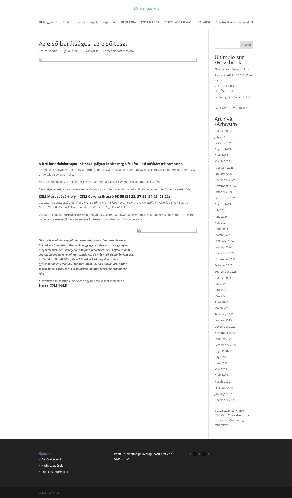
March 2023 (222, 308)
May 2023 (221, 296)
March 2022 (222, 381)
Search (246, 45)
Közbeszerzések (52, 465)
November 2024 (225, 186)
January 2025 (223, 174)
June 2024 (221, 216)
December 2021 (225, 400)
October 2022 (223, 339)
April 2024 (221, 229)
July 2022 (220, 357)
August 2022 (223, 351)
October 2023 (223, 265)
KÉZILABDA (128, 22)
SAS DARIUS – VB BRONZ (231, 108)
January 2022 (223, 394)
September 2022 (225, 345)
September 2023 (225, 271)
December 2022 (225, 326)
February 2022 (224, 388)
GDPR (118, 458)
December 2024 (225, 180)
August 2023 (223, 278)
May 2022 (221, 369)
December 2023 (225, 253)
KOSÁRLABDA (150, 22)
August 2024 (223, 204)
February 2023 (224, 314)
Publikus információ (55, 472)
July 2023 (220, 284)
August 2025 (223, 149)
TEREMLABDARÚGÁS (177, 22)
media (53, 51)
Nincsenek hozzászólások (118, 51)
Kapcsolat (109, 22)
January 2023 (223, 320)
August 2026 (223, 131)
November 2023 (225, 259)
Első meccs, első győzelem (232, 69)
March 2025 (222, 161)
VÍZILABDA (204, 22)
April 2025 (221, 155)
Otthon (67, 22)
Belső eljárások (51, 459)
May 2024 (221, 222)
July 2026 (220, 137)
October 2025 (223, 143)
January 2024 (223, 247)
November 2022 (225, 333)
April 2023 (221, 302)
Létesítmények (87, 22)
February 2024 (224, 241)
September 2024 (225, 198)
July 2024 (220, 210)
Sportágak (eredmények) (232, 22)
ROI (127, 458)
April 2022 (221, 375)
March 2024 (222, 235)
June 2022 (221, 363)
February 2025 (224, 167)
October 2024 (223, 192)
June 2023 (221, 290)
